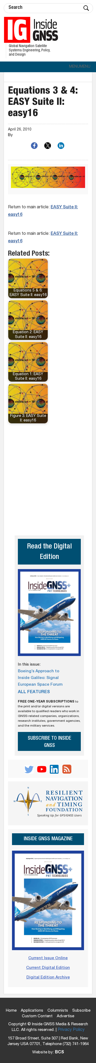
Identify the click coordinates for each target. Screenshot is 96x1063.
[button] (79, 67)
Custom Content (37, 1016)
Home (11, 1011)
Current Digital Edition (48, 968)
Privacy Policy (71, 1030)
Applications (32, 1011)
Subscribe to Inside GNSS (49, 742)
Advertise (65, 1016)
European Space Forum (40, 685)
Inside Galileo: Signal (38, 678)
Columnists (57, 1011)
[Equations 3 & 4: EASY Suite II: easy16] (48, 179)
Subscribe (81, 1011)
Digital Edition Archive (48, 978)
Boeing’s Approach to (38, 671)
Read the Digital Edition (49, 552)
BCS (59, 1052)
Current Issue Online (48, 958)
